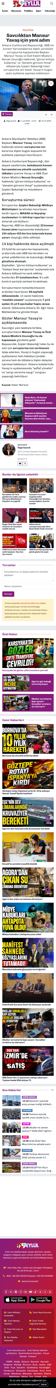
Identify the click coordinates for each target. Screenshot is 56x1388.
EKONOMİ (27, 1110)
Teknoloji (50, 10)
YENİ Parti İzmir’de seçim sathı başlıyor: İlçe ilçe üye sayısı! (14, 552)
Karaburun (9, 1370)
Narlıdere (38, 1373)
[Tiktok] (35, 1292)
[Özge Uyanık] (8, 449)
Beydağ (17, 1364)
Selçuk (24, 1376)
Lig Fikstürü (11, 1353)
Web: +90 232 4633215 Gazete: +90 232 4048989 (30, 1276)
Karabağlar (44, 1367)
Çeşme (42, 1364)
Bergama (8, 1364)
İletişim (23, 1356)
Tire (31, 1376)
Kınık (48, 1370)
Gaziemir (21, 1367)
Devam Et (21, 459)
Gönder (8, 594)
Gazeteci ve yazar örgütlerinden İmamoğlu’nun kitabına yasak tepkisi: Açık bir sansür (39, 499)
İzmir (5, 10)
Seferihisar (14, 1376)
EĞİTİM (26, 1124)
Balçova (25, 1361)
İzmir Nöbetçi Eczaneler (12, 1314)
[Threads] (40, 1292)
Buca (35, 1364)
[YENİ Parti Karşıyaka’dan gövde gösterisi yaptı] (41, 540)
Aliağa (17, 1361)
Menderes (16, 1373)
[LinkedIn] (25, 1292)
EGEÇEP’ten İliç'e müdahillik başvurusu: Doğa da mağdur (37, 1169)
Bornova (27, 1364)
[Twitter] (25, 463)
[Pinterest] (16, 1292)
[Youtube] (30, 1292)
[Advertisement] (28, 1206)
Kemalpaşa (32, 1370)
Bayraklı (45, 1361)
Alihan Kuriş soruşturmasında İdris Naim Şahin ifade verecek (41, 526)
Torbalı (38, 1376)
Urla (45, 1376)
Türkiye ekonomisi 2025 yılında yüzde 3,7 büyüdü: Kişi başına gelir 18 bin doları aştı (37, 1156)
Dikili (6, 1367)
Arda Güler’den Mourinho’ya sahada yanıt (36, 1142)
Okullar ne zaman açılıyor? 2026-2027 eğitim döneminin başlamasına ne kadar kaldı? (36, 1129)
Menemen (27, 1373)
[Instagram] (20, 1292)
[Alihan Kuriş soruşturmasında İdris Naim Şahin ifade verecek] (41, 515)
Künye (46, 1353)
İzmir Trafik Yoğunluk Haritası (37, 1322)
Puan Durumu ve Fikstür (13, 1330)
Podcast (32, 1356)
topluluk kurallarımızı (30, 603)
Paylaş (8, 114)
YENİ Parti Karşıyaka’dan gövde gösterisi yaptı (41, 551)
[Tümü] (52, 1090)
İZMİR (9, 1361)
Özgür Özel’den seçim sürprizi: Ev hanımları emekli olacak (12, 526)
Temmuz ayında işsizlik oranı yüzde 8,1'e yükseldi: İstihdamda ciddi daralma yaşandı (36, 1116)
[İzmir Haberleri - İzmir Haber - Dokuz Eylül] (26, 3)
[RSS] (50, 1292)
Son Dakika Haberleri (11, 1338)
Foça (13, 1367)
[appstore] (15, 1300)
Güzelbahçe (32, 1367)
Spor (38, 10)
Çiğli (49, 1364)
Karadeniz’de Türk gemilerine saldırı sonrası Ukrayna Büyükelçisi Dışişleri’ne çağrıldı (14, 497)
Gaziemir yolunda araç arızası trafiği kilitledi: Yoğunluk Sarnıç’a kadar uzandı (36, 1103)
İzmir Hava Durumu (42, 1312)
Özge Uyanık (11, 121)
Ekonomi (16, 10)
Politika (28, 10)
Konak (7, 1373)
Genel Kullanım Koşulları (30, 1353)
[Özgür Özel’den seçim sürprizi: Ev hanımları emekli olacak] (14, 515)
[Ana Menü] (3, 3)
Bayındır (35, 1361)
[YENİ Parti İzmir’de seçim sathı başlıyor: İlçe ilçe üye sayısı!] (14, 540)
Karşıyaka (21, 1370)
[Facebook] (6, 1292)
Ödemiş (47, 1373)
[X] (11, 1292)
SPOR (25, 1137)
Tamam (44, 1385)
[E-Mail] (20, 463)
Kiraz (42, 1370)
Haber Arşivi (38, 1337)
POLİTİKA (28, 30)
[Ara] (51, 4)
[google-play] (41, 1300)
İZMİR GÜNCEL (29, 1097)
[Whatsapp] (45, 1292)
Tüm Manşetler (39, 1329)
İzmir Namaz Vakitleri (12, 1322)
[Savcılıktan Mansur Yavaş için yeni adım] (28, 94)
